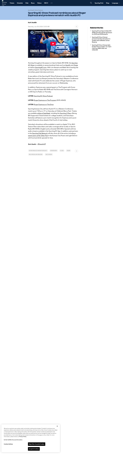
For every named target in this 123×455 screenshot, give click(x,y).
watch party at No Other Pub (38, 135)
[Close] (57, 426)
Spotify (67, 65)
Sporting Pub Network (40, 133)
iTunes (75, 65)
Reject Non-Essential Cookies (36, 444)
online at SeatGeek (43, 113)
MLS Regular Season (35, 154)
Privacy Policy (22, 436)
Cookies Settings (8, 444)
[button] (51, 3)
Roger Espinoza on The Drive (44, 104)
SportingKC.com (40, 67)
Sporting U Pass (65, 113)
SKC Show (49, 154)
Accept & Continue (34, 448)
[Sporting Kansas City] (5, 3)
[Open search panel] (91, 3)
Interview (53, 150)
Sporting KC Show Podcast (43, 96)
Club (62, 150)
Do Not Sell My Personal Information (13, 439)
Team (68, 150)
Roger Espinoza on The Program (45, 100)
